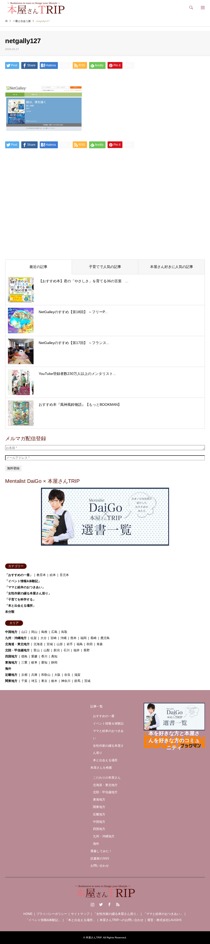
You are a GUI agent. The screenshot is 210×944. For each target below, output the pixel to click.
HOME (28, 914)
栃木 (54, 681)
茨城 (87, 681)
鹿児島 (105, 638)
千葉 (24, 681)
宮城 (50, 644)
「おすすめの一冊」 (19, 575)
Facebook (109, 904)
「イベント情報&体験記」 (23, 581)
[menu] (202, 7)
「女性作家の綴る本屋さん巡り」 (28, 593)
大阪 (57, 675)
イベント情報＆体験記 (108, 723)
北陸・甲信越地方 (17, 650)
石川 (67, 650)
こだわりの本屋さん (107, 777)
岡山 (34, 632)
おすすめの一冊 (103, 716)
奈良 (67, 675)
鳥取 (64, 632)
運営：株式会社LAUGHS (164, 920)
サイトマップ (80, 914)
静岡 (54, 662)
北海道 (38, 644)
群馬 (77, 681)
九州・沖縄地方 (16, 638)
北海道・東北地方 (17, 644)
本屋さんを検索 (101, 767)
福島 (80, 644)
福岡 (83, 638)
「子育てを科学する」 (20, 599)
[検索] (190, 7)
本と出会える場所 (105, 760)
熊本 (73, 638)
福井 (77, 650)
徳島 (24, 656)
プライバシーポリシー (51, 914)
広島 (54, 632)
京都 (24, 675)
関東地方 (11, 681)
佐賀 (33, 638)
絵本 (53, 575)
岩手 (70, 644)
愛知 (44, 662)
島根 (44, 632)
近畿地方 (11, 675)
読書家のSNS (99, 858)
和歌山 (45, 675)
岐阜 (34, 662)
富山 (37, 650)
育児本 (64, 575)
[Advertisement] (105, 216)
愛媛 (34, 656)
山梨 (47, 650)
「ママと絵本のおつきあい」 (25, 587)
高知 (54, 656)
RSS (118, 904)
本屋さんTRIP (94, 937)
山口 (24, 632)
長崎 (93, 638)
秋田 (90, 644)
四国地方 (11, 656)
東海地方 (11, 662)
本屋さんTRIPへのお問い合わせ (121, 920)
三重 (24, 662)
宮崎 (53, 638)
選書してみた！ (101, 851)
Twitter (101, 904)
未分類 (9, 612)
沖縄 (63, 638)
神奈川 (65, 681)
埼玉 (34, 681)
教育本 (41, 575)
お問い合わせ (99, 865)
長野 (86, 650)
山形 (60, 644)
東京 (44, 681)
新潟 (57, 650)
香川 (44, 656)
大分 (43, 638)
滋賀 (77, 675)
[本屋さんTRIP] (36, 7)
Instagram (92, 904)
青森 (100, 644)
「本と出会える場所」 (20, 605)
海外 (8, 668)
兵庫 (34, 675)
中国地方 (11, 632)
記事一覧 (96, 706)
